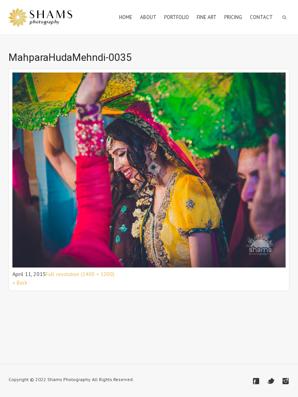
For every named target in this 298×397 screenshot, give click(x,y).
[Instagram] (285, 381)
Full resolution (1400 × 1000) (80, 274)
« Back (19, 282)
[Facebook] (256, 381)
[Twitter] (271, 381)
